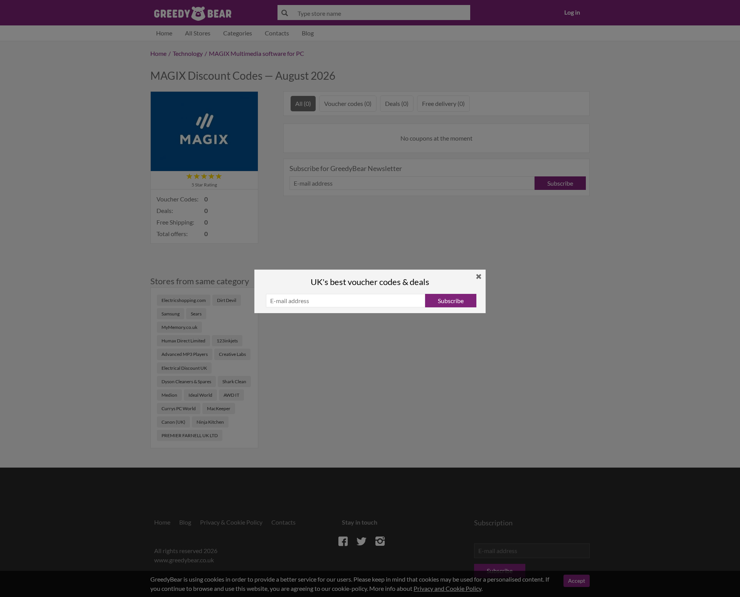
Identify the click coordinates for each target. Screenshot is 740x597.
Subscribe (451, 300)
